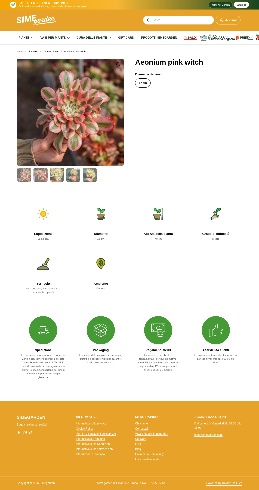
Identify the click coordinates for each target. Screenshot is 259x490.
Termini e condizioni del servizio (96, 433)
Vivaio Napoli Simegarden (151, 433)
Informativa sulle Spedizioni (93, 443)
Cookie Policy (84, 428)
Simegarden (47, 483)
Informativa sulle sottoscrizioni (94, 449)
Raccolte (33, 51)
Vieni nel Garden (220, 5)
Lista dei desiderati (147, 459)
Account (231, 20)
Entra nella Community (149, 454)
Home (20, 51)
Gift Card (140, 438)
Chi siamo (141, 423)
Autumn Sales (51, 51)
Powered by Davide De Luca (224, 483)
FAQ (138, 443)
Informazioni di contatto (90, 454)
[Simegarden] (36, 20)
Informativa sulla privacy (91, 423)
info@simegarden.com (208, 434)
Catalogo (241, 5)
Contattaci (141, 428)
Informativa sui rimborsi (90, 438)
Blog (138, 449)
